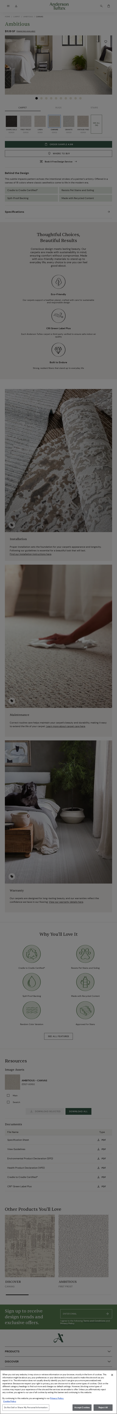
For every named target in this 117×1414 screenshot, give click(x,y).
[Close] (112, 1375)
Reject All (103, 1407)
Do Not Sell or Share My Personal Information (26, 1407)
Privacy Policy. (57, 1398)
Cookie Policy (9, 1401)
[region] (58, 1392)
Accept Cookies (82, 1407)
